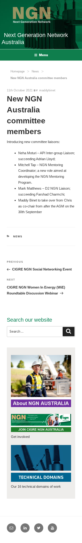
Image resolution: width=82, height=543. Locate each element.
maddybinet (47, 90)
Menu (43, 55)
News (35, 71)
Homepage (17, 71)
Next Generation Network (36, 35)
